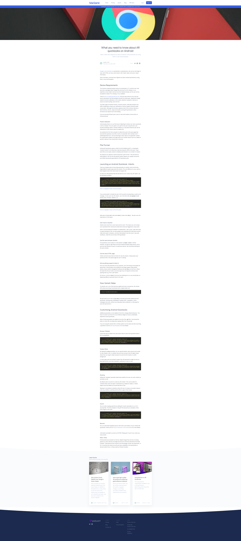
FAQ (117, 522)
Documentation (120, 524)
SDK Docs (131, 2)
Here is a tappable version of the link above (110, 188)
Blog (125, 2)
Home (106, 2)
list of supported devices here (112, 96)
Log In (142, 2)
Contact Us (108, 527)
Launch (119, 2)
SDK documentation (115, 325)
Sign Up (149, 2)
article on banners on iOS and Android (122, 427)
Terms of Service (131, 522)
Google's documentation (106, 71)
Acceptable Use (131, 529)
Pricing (113, 2)
